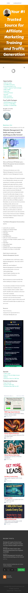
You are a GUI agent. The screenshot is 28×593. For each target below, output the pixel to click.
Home (8, 3)
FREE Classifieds (8, 96)
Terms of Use (10, 590)
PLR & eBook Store (8, 97)
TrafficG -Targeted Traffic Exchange (12, 88)
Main (11, 125)
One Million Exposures (9, 84)
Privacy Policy (18, 590)
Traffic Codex (7, 373)
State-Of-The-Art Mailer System (12, 375)
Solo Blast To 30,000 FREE (10, 105)
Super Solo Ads (7, 383)
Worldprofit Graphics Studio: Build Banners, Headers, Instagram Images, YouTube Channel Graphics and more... (13, 544)
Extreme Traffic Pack (9, 384)
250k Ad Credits (8, 83)
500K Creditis (7, 89)
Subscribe (21, 569)
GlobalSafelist (17, 3)
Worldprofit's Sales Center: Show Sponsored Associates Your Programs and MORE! (13, 550)
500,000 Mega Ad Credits (10, 102)
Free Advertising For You (10, 86)
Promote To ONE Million (10, 103)
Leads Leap (6, 91)
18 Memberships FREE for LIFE (11, 386)
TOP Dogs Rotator (8, 92)
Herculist (6, 94)
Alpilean (6, 376)
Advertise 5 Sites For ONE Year (11, 378)
